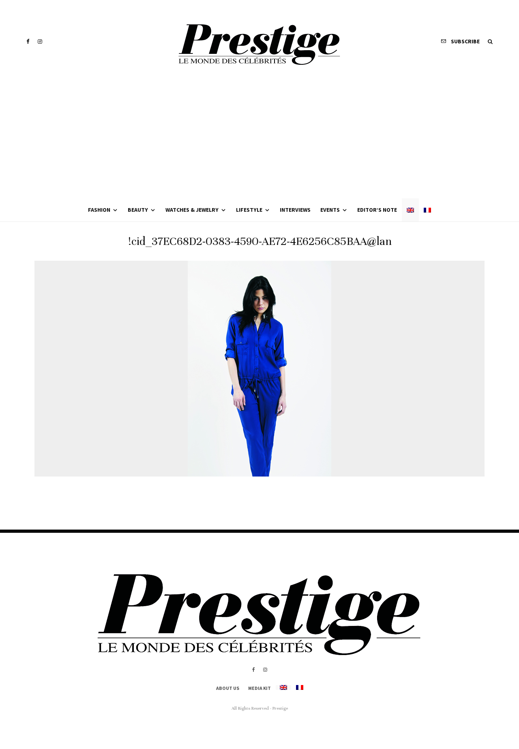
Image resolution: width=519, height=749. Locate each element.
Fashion (99, 209)
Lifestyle (249, 209)
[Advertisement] (259, 137)
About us (227, 688)
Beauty (138, 209)
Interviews (295, 209)
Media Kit (259, 688)
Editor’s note (377, 209)
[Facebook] (28, 41)
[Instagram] (40, 41)
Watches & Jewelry (192, 209)
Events (330, 209)
